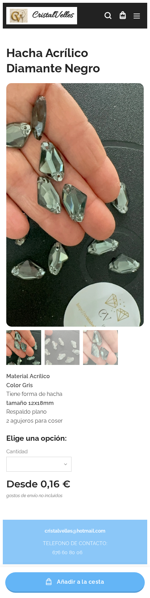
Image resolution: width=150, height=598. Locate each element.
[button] (107, 15)
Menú (137, 16)
